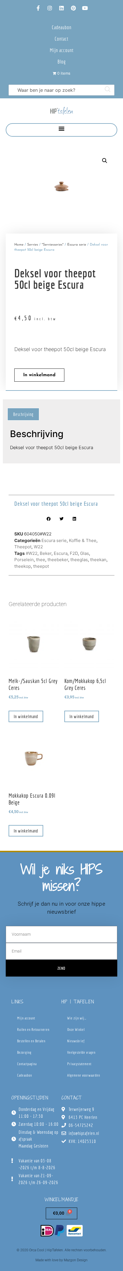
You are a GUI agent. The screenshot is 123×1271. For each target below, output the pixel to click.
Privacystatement (79, 1064)
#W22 (31, 553)
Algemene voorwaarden (83, 1075)
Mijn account (62, 50)
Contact (61, 39)
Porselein (24, 559)
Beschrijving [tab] (23, 414)
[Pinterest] (73, 8)
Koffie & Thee (82, 540)
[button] (61, 128)
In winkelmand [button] (26, 716)
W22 (38, 546)
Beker (45, 553)
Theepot (22, 546)
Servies (32, 244)
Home (18, 244)
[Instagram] (50, 8)
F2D (74, 553)
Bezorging (24, 1052)
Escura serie (76, 244)
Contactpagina (27, 1064)
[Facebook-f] (38, 8)
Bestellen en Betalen (31, 1041)
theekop (22, 566)
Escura (61, 553)
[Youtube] (85, 8)
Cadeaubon (62, 27)
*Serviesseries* (53, 244)
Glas (84, 553)
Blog (61, 62)
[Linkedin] (61, 8)
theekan (98, 559)
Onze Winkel (76, 1029)
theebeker (57, 559)
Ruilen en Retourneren (33, 1029)
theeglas (79, 559)
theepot (41, 566)
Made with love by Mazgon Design (61, 1260)
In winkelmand (39, 375)
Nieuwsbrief (76, 1041)
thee (40, 559)
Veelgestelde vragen (81, 1052)
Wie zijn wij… (76, 1018)
